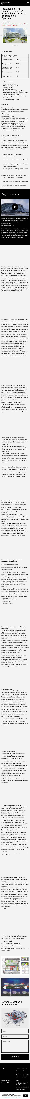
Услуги (17, 1072)
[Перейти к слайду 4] (17, 45)
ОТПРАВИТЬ (15, 1056)
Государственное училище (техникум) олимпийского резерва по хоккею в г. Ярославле (14, 24)
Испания (25, 1068)
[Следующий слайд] (29, 35)
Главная (3, 22)
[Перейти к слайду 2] (14, 45)
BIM (23, 1070)
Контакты (25, 1077)
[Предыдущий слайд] (1, 35)
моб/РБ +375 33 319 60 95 (22, 1087)
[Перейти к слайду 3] (15, 45)
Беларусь (18, 1075)
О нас (17, 1070)
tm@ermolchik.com (20, 1089)
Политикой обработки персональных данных (11, 1097)
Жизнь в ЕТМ (26, 1075)
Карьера (25, 1072)
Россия (8, 22)
